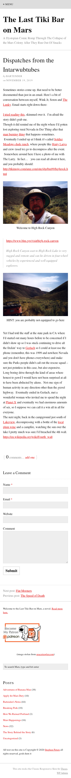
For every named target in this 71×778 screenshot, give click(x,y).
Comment (9, 528)
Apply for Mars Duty (13, 695)
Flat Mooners (24, 591)
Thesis (64, 768)
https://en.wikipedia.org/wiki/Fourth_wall (27, 437)
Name (7, 484)
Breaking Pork (10, 708)
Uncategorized (10, 738)
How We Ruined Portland (16, 714)
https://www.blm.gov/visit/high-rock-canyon (32, 241)
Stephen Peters (52, 749)
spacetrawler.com (45, 654)
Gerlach (30, 348)
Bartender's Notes (12, 701)
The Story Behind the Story (17, 732)
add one (30, 457)
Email (7, 499)
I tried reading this (14, 114)
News (6, 726)
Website (7, 514)
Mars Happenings (12, 720)
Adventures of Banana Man (17, 689)
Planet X (11, 402)
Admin (62, 773)
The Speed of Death (33, 596)
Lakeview (9, 422)
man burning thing (14, 134)
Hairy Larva (59, 144)
